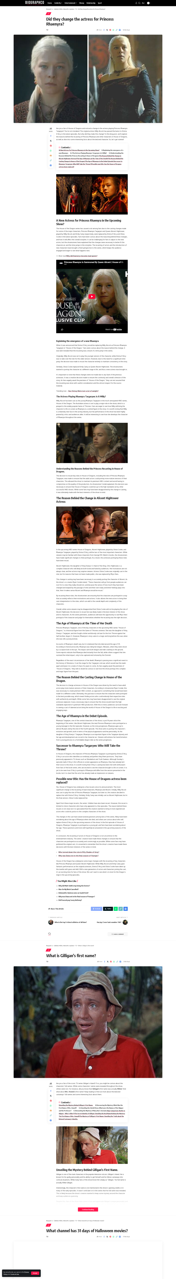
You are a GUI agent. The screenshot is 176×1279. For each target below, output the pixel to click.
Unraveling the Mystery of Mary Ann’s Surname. (91, 1111)
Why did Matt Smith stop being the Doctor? (74, 886)
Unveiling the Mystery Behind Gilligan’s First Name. (76, 1105)
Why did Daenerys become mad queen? (81, 256)
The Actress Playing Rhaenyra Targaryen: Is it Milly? (89, 153)
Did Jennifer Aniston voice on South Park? (73, 893)
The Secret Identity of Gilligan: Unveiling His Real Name (92, 1113)
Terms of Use (14, 1274)
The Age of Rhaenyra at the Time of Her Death (92, 158)
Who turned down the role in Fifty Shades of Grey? (78, 852)
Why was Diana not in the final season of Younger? (78, 856)
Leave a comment (119, 934)
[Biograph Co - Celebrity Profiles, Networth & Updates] (34, 3)
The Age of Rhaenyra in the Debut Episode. (99, 161)
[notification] (136, 3)
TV (48, 13)
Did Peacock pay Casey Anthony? (70, 900)
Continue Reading (88, 1209)
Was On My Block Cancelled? (68, 889)
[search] (139, 3)
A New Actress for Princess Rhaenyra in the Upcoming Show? (79, 150)
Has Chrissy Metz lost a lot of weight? (83, 391)
